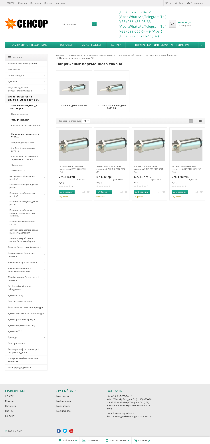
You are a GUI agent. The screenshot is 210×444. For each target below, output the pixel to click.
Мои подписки (63, 410)
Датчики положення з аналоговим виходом (19, 270)
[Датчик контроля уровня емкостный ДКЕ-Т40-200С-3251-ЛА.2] (74, 145)
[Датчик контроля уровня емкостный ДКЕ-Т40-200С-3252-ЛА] (111, 145)
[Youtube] (71, 430)
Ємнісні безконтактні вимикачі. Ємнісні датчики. (23, 98)
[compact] (200, 121)
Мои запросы (63, 405)
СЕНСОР (11, 3)
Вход (181, 3)
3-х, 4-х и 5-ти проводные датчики (23, 149)
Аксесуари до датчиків (19, 367)
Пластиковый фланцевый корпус (22, 223)
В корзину (68, 191)
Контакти (60, 3)
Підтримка (35, 3)
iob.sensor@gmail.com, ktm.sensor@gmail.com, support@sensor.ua (129, 415)
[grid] (191, 121)
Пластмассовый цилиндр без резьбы (24, 203)
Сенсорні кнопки (16, 343)
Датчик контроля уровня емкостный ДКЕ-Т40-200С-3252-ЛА (111, 169)
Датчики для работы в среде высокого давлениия (24, 231)
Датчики (116, 44)
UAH (167, 3)
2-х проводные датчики (22, 142)
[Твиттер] (65, 430)
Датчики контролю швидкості (23, 262)
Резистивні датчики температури (25, 307)
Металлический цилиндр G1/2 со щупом (23, 107)
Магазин (22, 3)
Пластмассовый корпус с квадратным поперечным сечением (22, 213)
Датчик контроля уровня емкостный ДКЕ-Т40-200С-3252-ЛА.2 (186, 169)
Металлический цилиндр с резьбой (22, 177)
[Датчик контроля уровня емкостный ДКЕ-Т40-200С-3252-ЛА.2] (187, 145)
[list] (195, 121)
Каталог (17, 57)
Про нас (48, 3)
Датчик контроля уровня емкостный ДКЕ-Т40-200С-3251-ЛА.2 (73, 169)
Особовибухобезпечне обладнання (20, 288)
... (201, 44)
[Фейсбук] (58, 430)
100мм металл (18, 170)
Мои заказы (62, 396)
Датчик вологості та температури (26, 313)
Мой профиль (63, 401)
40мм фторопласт (20, 119)
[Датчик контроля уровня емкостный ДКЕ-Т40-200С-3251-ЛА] (149, 145)
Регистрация (197, 3)
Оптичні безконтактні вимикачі (24, 247)
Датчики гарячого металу (21, 325)
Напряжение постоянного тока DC (26, 127)
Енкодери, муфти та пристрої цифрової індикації (23, 351)
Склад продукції (91, 44)
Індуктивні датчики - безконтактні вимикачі (162, 44)
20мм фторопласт (19, 114)
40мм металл (17, 165)
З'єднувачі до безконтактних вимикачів (23, 360)
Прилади (12, 337)
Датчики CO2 (15, 331)
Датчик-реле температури (22, 319)
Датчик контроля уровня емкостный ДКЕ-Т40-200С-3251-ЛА (149, 169)
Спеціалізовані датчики (20, 301)
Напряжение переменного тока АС (25, 135)
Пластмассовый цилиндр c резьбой (22, 194)
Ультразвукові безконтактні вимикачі (23, 255)
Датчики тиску (15, 295)
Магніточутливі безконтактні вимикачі (23, 279)
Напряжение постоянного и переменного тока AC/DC (24, 158)
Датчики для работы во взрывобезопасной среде (22, 240)
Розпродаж (65, 44)
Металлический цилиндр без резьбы (24, 186)
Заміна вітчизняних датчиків (29, 44)
